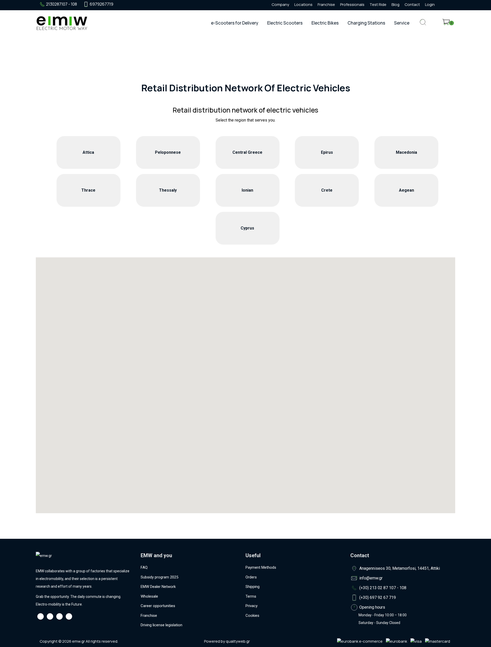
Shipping (253, 586)
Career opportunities (158, 606)
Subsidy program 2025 (159, 577)
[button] (243, 402)
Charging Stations (366, 23)
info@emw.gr (371, 578)
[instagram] (130, 4)
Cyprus (247, 228)
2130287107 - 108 (61, 4)
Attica (88, 152)
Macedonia (406, 152)
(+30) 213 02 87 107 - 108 (382, 587)
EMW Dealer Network (158, 586)
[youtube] (139, 4)
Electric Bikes (325, 23)
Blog (395, 4)
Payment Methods (261, 567)
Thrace (88, 190)
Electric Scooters (285, 23)
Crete (326, 190)
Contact (412, 4)
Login (430, 4)
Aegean (406, 190)
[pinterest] (148, 4)
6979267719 (101, 4)
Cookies (252, 615)
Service (401, 23)
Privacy (252, 606)
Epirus (327, 152)
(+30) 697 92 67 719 (377, 597)
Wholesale (149, 596)
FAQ (144, 567)
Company (280, 4)
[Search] (423, 26)
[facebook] (120, 4)
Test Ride (378, 4)
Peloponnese (168, 152)
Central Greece (247, 152)
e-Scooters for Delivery (234, 23)
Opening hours (372, 607)
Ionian (247, 190)
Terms (251, 596)
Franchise (326, 4)
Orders (251, 577)
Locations (303, 4)
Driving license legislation (161, 625)
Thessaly (168, 190)
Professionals (352, 4)
